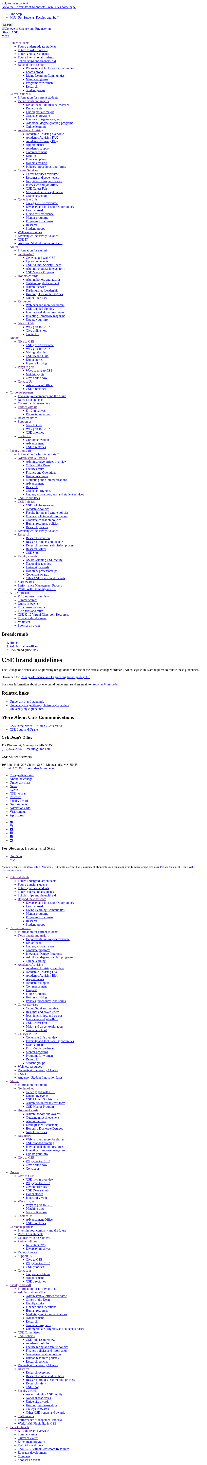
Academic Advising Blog (42, 975)
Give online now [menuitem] (36, 330)
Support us (25, 1256)
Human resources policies (42, 1358)
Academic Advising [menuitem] (30, 130)
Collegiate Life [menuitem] (27, 199)
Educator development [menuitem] (32, 618)
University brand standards (27, 701)
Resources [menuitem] (24, 301)
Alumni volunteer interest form (45, 1103)
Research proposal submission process (50, 1379)
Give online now (36, 1165)
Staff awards (26, 1416)
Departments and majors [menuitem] (33, 101)
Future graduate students (33, 888)
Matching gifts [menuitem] (35, 374)
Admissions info (20, 808)
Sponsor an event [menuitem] (29, 625)
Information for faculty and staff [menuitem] (38, 454)
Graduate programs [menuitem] (38, 115)
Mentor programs (37, 913)
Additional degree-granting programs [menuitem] (49, 123)
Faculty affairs (35, 1303)
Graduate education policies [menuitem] (43, 520)
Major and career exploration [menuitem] (44, 192)
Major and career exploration (44, 1026)
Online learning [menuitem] (36, 126)
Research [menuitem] (32, 86)
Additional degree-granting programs (49, 957)
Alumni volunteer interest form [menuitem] (45, 268)
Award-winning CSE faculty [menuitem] (44, 560)
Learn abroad (34, 906)
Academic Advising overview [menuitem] (45, 134)
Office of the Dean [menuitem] (38, 465)
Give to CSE (10, 32)
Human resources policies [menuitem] (42, 523)
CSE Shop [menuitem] (32, 552)
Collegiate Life (27, 1033)
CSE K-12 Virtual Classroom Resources (43, 1449)
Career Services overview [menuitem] (42, 174)
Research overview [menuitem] (38, 538)
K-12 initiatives (35, 1245)
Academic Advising (30, 964)
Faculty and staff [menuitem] (20, 450)
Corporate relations (38, 1274)
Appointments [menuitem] (35, 144)
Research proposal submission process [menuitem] (50, 545)
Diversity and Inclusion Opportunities (50, 902)
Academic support (37, 982)
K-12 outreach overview (33, 1430)
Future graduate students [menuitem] (33, 53)
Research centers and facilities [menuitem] (45, 541)
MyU (13, 859)
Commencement (36, 986)
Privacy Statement (170, 866)
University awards (37, 1401)
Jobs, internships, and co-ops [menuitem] (44, 181)
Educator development (32, 1452)
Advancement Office (39, 1219)
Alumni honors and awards (43, 1114)
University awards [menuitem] (37, 567)
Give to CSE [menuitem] (26, 323)
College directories (22, 775)
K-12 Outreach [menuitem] (19, 592)
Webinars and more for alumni (45, 1139)
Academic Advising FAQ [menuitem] (42, 137)
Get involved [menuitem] (26, 254)
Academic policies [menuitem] (37, 509)
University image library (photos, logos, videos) (40, 705)
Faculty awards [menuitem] (27, 556)
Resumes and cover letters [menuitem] (42, 177)
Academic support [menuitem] (37, 148)
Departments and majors (33, 935)
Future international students (36, 891)
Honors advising (36, 997)
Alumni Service (36, 1121)
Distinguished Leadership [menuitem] (42, 290)
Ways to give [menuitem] (26, 367)
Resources (24, 1135)
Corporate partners (21, 1226)
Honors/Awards (28, 1110)
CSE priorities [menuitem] (35, 432)
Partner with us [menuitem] (27, 407)
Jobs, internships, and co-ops (44, 1015)
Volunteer (24, 1456)
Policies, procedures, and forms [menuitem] (46, 166)
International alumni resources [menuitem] (45, 312)
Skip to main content (15, 3)
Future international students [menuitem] (36, 57)
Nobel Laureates (36, 1132)
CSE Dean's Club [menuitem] (37, 356)
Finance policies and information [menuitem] (47, 516)
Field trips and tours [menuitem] (30, 611)
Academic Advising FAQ (42, 972)
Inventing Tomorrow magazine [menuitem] (45, 316)
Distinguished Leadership (42, 1125)
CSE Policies (26, 1336)
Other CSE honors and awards (45, 1412)
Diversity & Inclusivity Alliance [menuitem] (38, 236)
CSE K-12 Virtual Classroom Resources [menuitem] (43, 614)
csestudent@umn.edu (40, 768)
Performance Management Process (40, 1420)
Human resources (37, 1310)
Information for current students (38, 932)
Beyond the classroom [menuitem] (32, 64)
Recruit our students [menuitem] (30, 399)
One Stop (16, 14)
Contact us (32, 1168)
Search (7, 24)
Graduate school (36, 1030)
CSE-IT (23, 1074)
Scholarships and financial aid (37, 895)
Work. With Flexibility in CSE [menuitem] (37, 589)
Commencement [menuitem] (36, 152)
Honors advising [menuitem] (36, 163)
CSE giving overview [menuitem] (40, 345)
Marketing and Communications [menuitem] (46, 480)
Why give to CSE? (38, 1161)
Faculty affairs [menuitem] (35, 469)
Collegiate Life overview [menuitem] (42, 203)
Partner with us (27, 1241)
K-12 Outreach (19, 1427)
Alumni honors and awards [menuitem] (43, 279)
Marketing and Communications (46, 1314)
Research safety (36, 1383)
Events (14, 789)
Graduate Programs (38, 1325)
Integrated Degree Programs (44, 953)
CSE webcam (18, 793)
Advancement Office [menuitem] (39, 385)
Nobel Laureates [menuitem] (36, 297)
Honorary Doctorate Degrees (44, 1128)
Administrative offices (24, 646)
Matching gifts (35, 1208)
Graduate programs (38, 950)
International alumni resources (45, 1146)
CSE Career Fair (36, 1023)
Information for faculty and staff (38, 1288)
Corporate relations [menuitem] (38, 439)
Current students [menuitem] (20, 93)
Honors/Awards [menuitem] (28, 276)
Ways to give (26, 1201)
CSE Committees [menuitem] (29, 498)
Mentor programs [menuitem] (37, 79)
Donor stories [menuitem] (34, 359)
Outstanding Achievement (42, 1117)
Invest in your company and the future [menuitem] (42, 396)
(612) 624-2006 (12, 749)
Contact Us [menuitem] (25, 381)
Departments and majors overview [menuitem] (48, 104)
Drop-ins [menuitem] (31, 155)
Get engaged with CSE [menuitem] (40, 257)
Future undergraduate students (37, 881)
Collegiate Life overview (42, 1037)
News (13, 786)
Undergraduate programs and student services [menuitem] (55, 494)
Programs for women (39, 917)
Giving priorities (36, 1186)
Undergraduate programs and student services (55, 1328)
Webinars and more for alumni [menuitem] (45, 305)
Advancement (35, 1277)
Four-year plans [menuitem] (36, 159)
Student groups (35, 924)
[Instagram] (11, 825)
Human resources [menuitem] (37, 476)
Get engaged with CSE (40, 1092)
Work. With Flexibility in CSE (37, 1423)
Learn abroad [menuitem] (34, 72)
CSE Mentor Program (40, 1106)
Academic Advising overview (45, 968)
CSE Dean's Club (37, 1190)
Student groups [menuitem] (35, 90)
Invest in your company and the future (42, 1230)
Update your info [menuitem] (37, 319)
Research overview (38, 1372)
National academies (38, 1398)
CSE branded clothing (40, 1143)
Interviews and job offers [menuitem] (42, 185)
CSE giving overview (40, 1179)
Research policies (37, 1361)
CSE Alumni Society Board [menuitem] (43, 265)
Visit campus (18, 811)
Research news (27, 1252)
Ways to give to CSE (39, 1205)
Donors (14, 1172)
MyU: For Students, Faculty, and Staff (34, 17)
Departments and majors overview (48, 939)
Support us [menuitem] (25, 421)
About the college (21, 779)
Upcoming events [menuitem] (37, 261)
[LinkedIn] (11, 822)
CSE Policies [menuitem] (26, 501)
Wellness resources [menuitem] (30, 232)
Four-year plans (36, 993)
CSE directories (36, 1223)
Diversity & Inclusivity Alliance (38, 1070)
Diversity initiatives (38, 1248)
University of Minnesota (40, 866)
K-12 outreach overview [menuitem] (33, 596)
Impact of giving (36, 1197)
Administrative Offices (32, 1292)
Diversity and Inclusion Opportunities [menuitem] (50, 68)
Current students (20, 928)
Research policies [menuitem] (37, 527)
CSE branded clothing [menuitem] (40, 308)
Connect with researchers (34, 1237)
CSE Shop (32, 1387)
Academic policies (37, 1343)
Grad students (18, 804)
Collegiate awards (37, 1409)
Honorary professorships (41, 1405)
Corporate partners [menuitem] (21, 392)
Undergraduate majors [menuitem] (40, 112)
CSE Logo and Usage (24, 729)
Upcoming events (37, 1095)
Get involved (26, 1088)
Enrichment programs (31, 1441)
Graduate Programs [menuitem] (38, 490)
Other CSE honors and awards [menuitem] (45, 578)
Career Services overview (42, 1008)
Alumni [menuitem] (14, 246)
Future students (19, 877)
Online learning (36, 961)
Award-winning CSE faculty (44, 1394)
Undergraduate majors (40, 946)
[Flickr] (11, 840)
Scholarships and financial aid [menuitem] (37, 61)
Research (15, 797)
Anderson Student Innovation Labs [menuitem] (40, 243)
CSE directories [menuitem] (36, 388)
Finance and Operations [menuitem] (41, 472)
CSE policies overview (40, 1339)
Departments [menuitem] (34, 108)
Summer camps (27, 1434)
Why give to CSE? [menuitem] (38, 327)
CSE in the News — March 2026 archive (36, 726)
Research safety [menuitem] (36, 549)
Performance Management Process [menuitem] (40, 585)
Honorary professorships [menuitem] (41, 571)
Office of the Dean (38, 1299)
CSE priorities (35, 1267)
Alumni (14, 1081)
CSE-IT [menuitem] (23, 239)
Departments (34, 942)
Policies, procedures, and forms (46, 1001)
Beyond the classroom (32, 899)
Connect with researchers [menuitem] (34, 403)
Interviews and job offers (42, 1019)
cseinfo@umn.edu (38, 749)
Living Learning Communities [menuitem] (45, 75)
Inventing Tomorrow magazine (45, 1150)
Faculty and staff (20, 1285)
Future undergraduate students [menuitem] (37, 46)
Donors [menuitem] (14, 337)
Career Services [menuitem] (28, 170)
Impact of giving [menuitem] (36, 363)
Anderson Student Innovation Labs (40, 1077)
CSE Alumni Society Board (43, 1099)
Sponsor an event (29, 1460)
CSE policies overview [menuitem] (40, 505)
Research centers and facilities (45, 1376)
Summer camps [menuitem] (27, 600)
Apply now (17, 815)
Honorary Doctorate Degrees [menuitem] (44, 294)
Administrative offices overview (46, 1296)
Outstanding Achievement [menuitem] (42, 283)
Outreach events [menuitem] (28, 603)
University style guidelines (26, 709)
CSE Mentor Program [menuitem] (40, 272)
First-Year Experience (40, 1048)
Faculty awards (19, 800)
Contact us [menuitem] (32, 334)
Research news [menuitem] (27, 418)
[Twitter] (11, 836)
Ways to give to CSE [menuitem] (39, 370)
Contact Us (25, 1216)
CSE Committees (29, 1332)
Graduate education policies (43, 1354)
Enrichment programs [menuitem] (31, 607)
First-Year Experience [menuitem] (40, 214)
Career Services (28, 1004)
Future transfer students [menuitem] (33, 50)
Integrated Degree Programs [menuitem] (44, 119)
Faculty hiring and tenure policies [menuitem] (47, 512)
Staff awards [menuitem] (26, 581)
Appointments (35, 979)
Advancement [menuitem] (35, 443)
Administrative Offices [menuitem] (32, 458)
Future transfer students (33, 884)
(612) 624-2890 (12, 768)
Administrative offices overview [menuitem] (46, 461)
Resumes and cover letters (42, 1012)
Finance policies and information (47, 1350)
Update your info (37, 1154)
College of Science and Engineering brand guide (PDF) (56, 677)
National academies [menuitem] (38, 563)
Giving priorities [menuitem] (36, 352)
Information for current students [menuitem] (38, 97)
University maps (20, 782)
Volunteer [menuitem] (24, 622)
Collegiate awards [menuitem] (37, 574)
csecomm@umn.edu (105, 684)
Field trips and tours (30, 1445)
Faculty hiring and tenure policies (47, 1347)
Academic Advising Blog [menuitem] (42, 141)
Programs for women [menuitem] (39, 83)
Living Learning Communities (45, 910)
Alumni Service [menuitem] (36, 287)
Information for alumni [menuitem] (32, 250)
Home (14, 642)
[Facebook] (11, 833)
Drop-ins (31, 990)
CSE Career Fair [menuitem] (36, 188)
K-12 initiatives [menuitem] (35, 410)
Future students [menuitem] (19, 43)
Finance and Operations (41, 1307)
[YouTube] (11, 829)
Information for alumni (32, 1084)
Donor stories (34, 1194)
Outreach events (28, 1438)
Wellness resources (30, 1066)
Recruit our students (30, 1234)
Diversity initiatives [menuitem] (38, 414)
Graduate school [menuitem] (36, 195)
